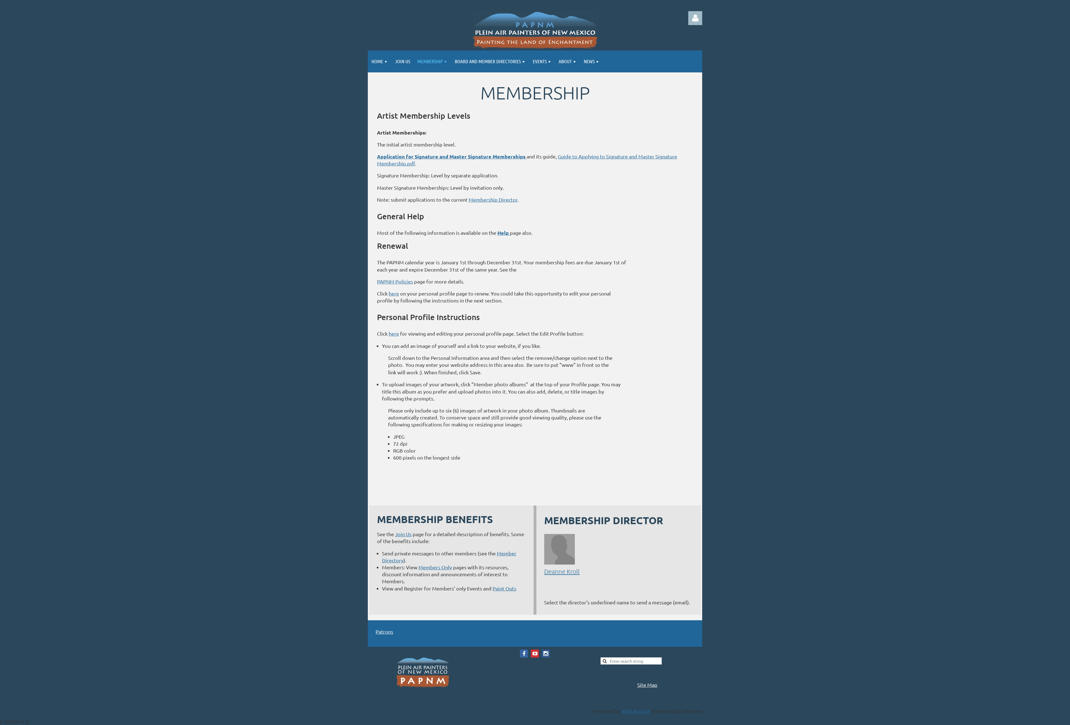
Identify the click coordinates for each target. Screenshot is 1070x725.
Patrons (384, 631)
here (394, 293)
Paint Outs (504, 588)
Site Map (647, 685)
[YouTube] (535, 654)
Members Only (435, 567)
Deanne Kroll (562, 571)
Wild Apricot (635, 711)
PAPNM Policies (395, 281)
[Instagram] (546, 654)
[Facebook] (524, 654)
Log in (695, 18)
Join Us (403, 534)
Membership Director (493, 199)
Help (503, 233)
